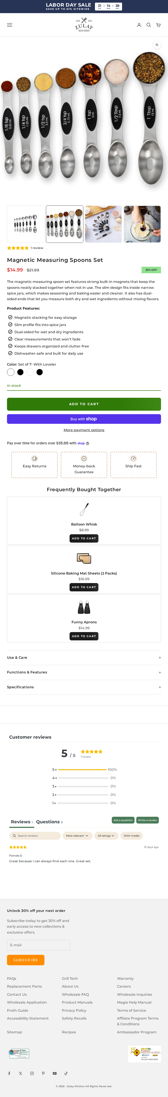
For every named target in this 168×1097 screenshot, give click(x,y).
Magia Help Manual (134, 1002)
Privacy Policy (74, 1010)
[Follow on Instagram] (32, 1073)
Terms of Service (131, 1010)
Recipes (69, 1032)
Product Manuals (77, 1002)
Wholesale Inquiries (134, 994)
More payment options (84, 430)
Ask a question (123, 820)
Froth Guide (17, 1010)
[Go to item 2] (64, 224)
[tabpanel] (84, 860)
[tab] (49, 822)
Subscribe (25, 960)
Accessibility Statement (28, 1018)
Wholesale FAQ (75, 994)
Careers (124, 986)
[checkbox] (131, 836)
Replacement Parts (24, 986)
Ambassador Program (137, 1032)
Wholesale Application (27, 1002)
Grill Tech (70, 978)
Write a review (147, 820)
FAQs (11, 978)
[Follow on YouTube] (54, 1073)
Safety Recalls (74, 1018)
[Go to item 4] (142, 224)
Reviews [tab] (22, 821)
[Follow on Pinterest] (43, 1073)
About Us (70, 986)
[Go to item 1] (25, 224)
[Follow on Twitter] (20, 1073)
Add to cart (84, 404)
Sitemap (14, 1032)
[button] (84, 770)
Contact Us (17, 994)
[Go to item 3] (103, 224)
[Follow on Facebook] (9, 1073)
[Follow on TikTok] (66, 1073)
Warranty (125, 978)
